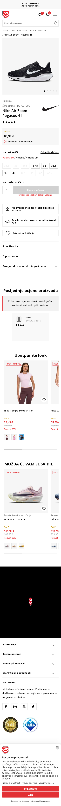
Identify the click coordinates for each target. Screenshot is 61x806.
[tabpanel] (30, 66)
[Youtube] (24, 706)
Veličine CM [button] (32, 157)
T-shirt (7, 406)
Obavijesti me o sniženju (20, 141)
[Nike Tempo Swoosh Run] (26, 382)
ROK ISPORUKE (30, 3)
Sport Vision (8, 30)
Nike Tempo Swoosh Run (18, 410)
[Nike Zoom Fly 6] (21, 546)
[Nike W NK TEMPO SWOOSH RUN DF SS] (14, 437)
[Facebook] (6, 706)
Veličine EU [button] (8, 157)
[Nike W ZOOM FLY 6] (26, 491)
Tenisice (42, 30)
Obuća (32, 30)
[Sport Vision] (5, 14)
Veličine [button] (20, 157)
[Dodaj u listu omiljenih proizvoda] (44, 400)
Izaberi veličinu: (12, 152)
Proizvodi (22, 30)
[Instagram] (15, 706)
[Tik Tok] (33, 706)
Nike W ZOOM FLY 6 (15, 519)
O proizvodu (10, 256)
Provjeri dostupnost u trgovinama (24, 266)
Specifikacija (10, 246)
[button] (30, 23)
